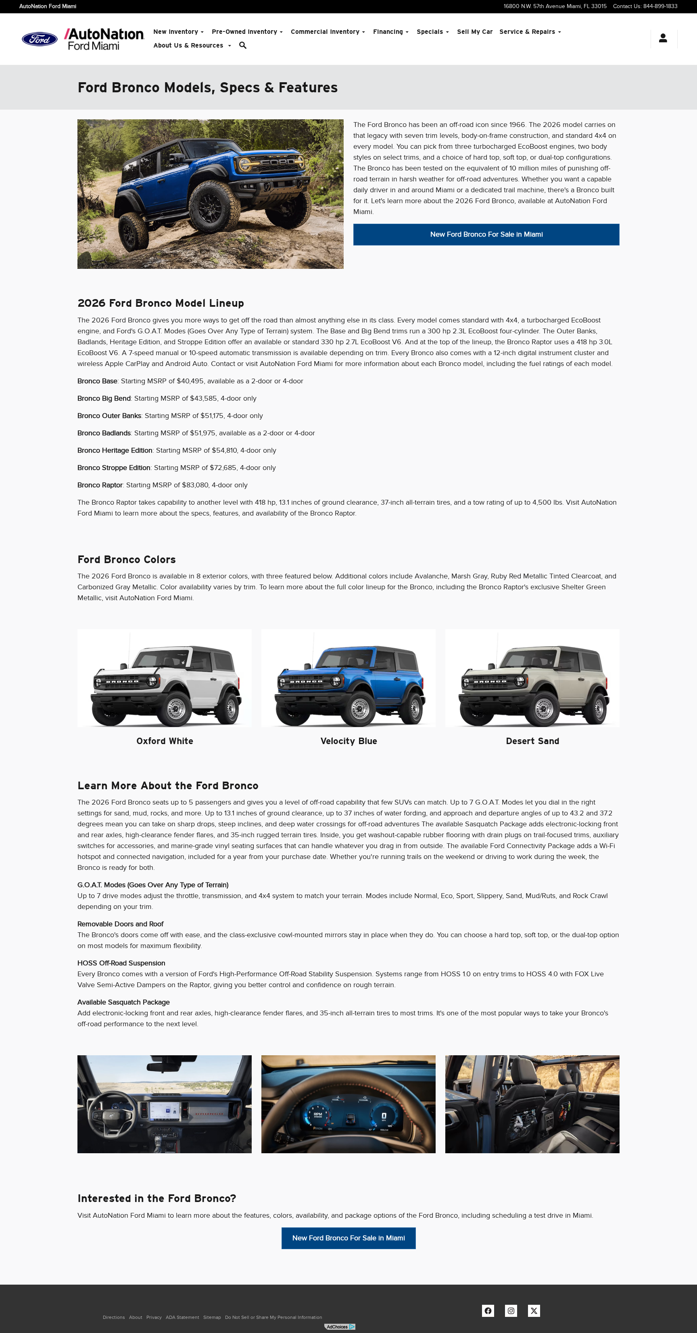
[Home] (39, 39)
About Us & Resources (189, 45)
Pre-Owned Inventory (244, 31)
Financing (388, 31)
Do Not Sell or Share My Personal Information (273, 1317)
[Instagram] (513, 1313)
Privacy (154, 1317)
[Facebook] (490, 1313)
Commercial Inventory (325, 31)
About (135, 1317)
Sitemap (212, 1317)
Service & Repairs (527, 31)
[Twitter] (536, 1313)
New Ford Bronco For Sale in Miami (486, 234)
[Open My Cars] (661, 39)
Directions (114, 1317)
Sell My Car (475, 31)
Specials (430, 31)
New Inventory (175, 31)
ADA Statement (182, 1317)
